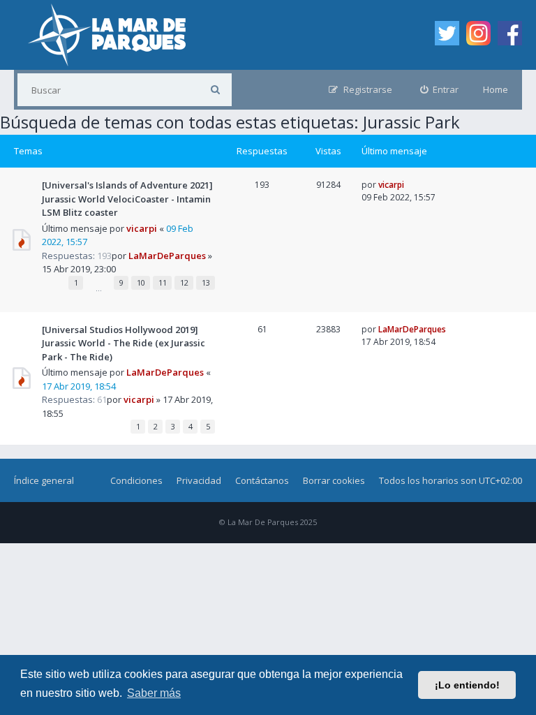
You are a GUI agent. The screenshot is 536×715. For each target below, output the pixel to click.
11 (162, 282)
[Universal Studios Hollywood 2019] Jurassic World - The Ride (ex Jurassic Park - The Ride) (123, 343)
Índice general (44, 480)
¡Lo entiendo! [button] (467, 685)
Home (495, 89)
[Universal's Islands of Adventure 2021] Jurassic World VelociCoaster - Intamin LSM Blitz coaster (127, 199)
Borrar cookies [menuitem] (334, 480)
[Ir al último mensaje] (409, 185)
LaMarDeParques (167, 255)
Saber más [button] (154, 693)
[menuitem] (439, 89)
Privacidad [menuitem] (199, 480)
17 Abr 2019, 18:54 (79, 386)
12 (184, 282)
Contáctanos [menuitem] (262, 480)
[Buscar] (215, 89)
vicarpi (141, 228)
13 (206, 282)
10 (141, 282)
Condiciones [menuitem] (136, 480)
